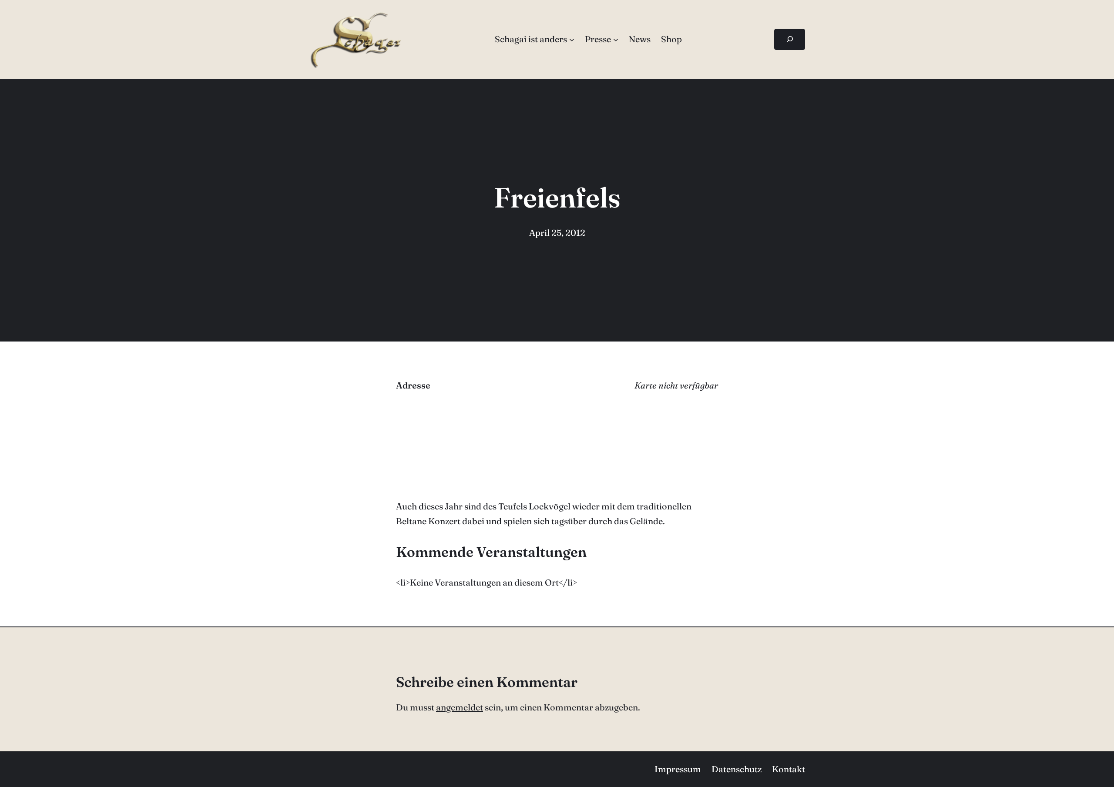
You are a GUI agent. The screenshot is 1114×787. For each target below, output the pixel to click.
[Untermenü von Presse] (615, 39)
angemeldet (459, 707)
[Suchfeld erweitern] (789, 39)
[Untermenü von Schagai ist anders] (571, 39)
